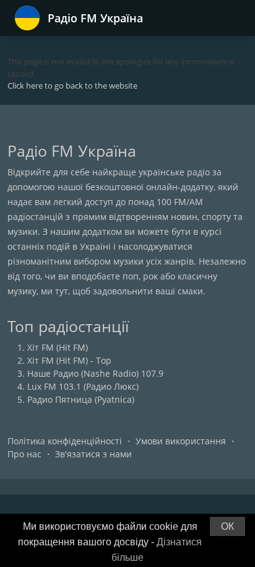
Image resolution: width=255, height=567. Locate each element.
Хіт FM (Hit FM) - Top (69, 360)
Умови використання (181, 441)
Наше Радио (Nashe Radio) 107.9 (95, 373)
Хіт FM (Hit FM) (57, 347)
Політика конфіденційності (64, 441)
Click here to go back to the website (72, 85)
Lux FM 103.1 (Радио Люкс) (83, 386)
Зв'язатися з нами (93, 454)
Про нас (24, 454)
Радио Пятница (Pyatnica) (80, 399)
